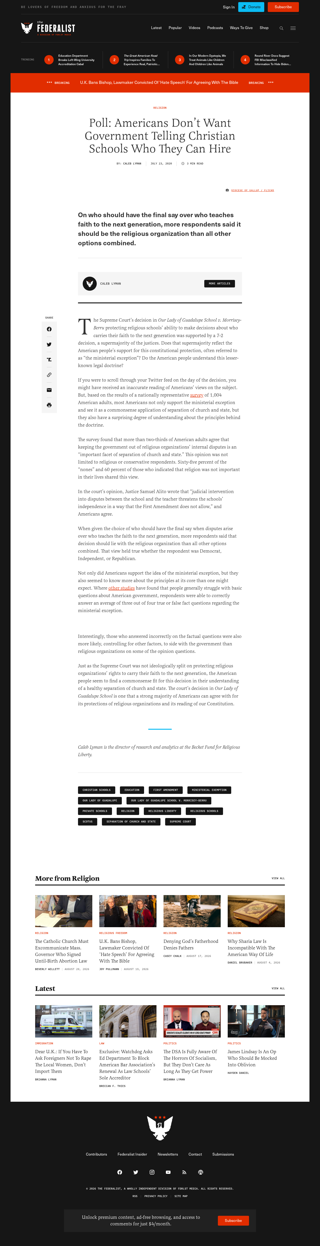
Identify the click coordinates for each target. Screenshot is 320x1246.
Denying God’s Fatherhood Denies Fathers (191, 944)
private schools (95, 811)
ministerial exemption (209, 790)
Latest (45, 988)
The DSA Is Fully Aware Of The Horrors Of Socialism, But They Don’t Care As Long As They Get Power (190, 1061)
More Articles (219, 284)
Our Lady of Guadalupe (100, 801)
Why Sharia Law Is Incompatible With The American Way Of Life (251, 947)
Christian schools (97, 790)
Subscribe (283, 6)
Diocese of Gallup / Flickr (252, 190)
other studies (121, 588)
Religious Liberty (162, 811)
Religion (127, 811)
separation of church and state (131, 822)
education (132, 790)
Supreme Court (180, 822)
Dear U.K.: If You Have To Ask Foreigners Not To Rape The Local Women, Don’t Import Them (63, 1061)
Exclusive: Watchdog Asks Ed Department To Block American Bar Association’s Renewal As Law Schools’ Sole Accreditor (127, 1065)
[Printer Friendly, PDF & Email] (49, 405)
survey (196, 395)
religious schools (204, 811)
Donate (254, 6)
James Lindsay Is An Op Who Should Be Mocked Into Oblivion (252, 1058)
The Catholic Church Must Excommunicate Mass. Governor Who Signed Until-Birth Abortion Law (62, 951)
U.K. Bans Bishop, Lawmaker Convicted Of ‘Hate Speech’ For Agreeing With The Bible (126, 951)
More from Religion (67, 878)
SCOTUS (88, 822)
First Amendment (165, 790)
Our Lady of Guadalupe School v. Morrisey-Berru (169, 801)
